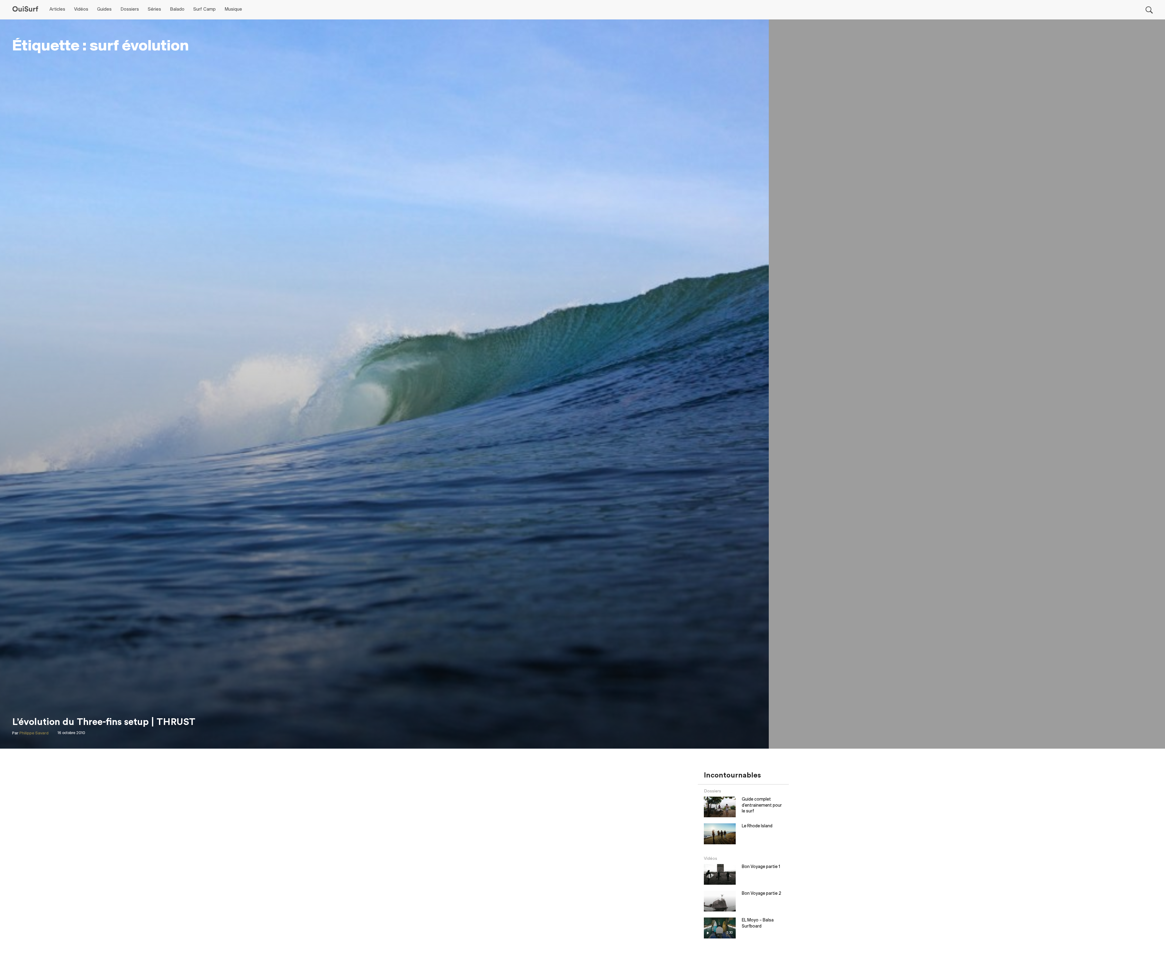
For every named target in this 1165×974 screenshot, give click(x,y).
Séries (154, 9)
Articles (57, 9)
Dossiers (129, 9)
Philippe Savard (34, 733)
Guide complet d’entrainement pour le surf (762, 805)
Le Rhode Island (757, 826)
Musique (233, 9)
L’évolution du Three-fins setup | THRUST (103, 722)
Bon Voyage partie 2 (761, 893)
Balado (177, 9)
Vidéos (81, 9)
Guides (104, 9)
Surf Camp (204, 9)
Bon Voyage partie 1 (761, 867)
